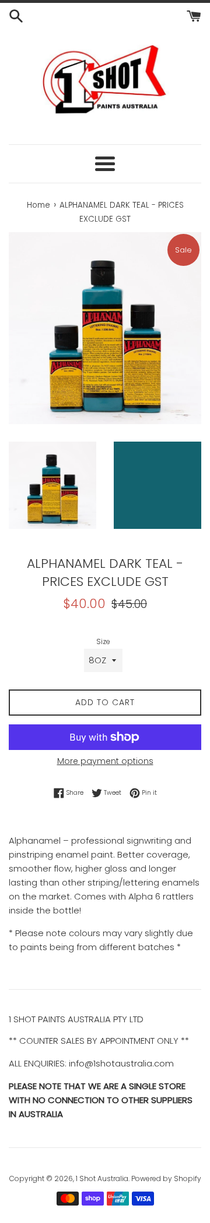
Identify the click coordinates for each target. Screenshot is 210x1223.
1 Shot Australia (102, 1178)
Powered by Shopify (166, 1178)
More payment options (105, 761)
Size (103, 641)
